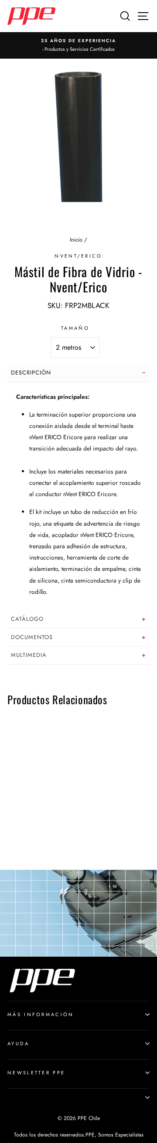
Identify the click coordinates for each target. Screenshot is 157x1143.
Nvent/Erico (78, 255)
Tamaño (75, 328)
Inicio (76, 239)
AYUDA (18, 1043)
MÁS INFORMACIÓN (40, 1014)
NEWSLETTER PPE (36, 1072)
